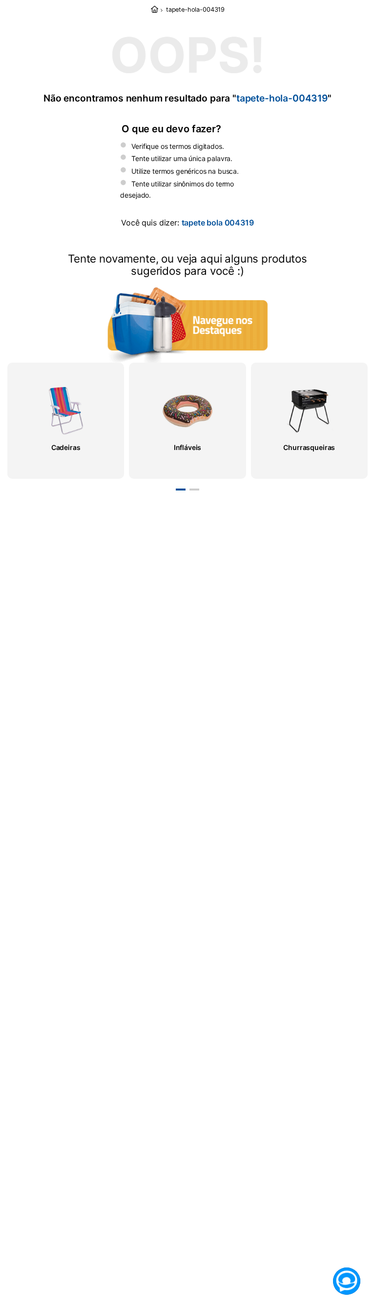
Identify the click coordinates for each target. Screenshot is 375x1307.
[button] (181, 489)
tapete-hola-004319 (195, 9)
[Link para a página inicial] (154, 10)
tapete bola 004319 (218, 222)
